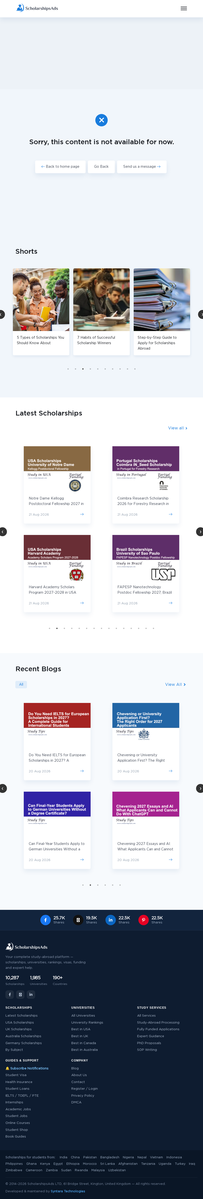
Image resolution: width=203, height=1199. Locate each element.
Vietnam (156, 1157)
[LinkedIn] (31, 994)
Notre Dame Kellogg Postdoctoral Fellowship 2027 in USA (56, 504)
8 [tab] (120, 368)
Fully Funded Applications (158, 1029)
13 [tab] (138, 628)
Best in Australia (84, 1050)
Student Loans (17, 1088)
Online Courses (17, 1123)
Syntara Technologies (68, 1191)
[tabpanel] (55, 311)
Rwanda (81, 1170)
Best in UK (79, 1036)
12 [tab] (131, 628)
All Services (146, 1015)
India (63, 1157)
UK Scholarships (18, 1029)
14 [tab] (146, 628)
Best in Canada (83, 1043)
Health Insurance (18, 1082)
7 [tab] (112, 368)
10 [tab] (134, 368)
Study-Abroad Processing (158, 1022)
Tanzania (148, 1164)
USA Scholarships (19, 1022)
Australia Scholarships (23, 1036)
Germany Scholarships (23, 1043)
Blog (75, 1068)
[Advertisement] (101, 53)
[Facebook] (9, 994)
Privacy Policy (82, 1095)
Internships (14, 1102)
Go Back (101, 166)
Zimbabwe (13, 1170)
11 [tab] (123, 628)
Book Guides (15, 1136)
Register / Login (84, 1088)
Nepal (142, 1157)
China (75, 1157)
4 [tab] (90, 368)
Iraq (192, 1164)
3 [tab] (82, 368)
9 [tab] (127, 368)
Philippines (14, 1164)
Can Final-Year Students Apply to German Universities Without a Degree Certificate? (57, 849)
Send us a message (140, 166)
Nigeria (128, 1157)
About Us (79, 1075)
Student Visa (15, 1075)
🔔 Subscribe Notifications (27, 1068)
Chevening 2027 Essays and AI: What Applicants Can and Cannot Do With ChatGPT (145, 849)
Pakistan (90, 1157)
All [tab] (21, 684)
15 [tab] (153, 628)
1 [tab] (68, 368)
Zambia (52, 1170)
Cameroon (34, 1170)
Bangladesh (109, 1157)
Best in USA (80, 1029)
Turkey (180, 1164)
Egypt (58, 1164)
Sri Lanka (107, 1164)
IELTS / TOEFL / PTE (22, 1095)
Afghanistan (128, 1164)
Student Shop (16, 1130)
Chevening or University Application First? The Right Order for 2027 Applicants (141, 760)
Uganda (165, 1164)
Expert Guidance (150, 1036)
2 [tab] (75, 368)
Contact (78, 1082)
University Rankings (87, 1022)
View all (176, 428)
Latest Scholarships (21, 1015)
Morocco (90, 1164)
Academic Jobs (18, 1109)
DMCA (76, 1102)
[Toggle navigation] (180, 9)
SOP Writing (147, 1050)
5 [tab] (97, 368)
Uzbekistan (117, 1170)
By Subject (14, 1050)
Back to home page (62, 166)
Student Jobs (16, 1116)
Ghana (31, 1164)
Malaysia (98, 1170)
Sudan (66, 1170)
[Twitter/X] (20, 994)
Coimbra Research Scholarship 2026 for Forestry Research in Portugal (143, 504)
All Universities (83, 1015)
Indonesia (174, 1157)
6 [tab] (105, 368)
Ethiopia (72, 1164)
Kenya (45, 1164)
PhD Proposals (149, 1043)
